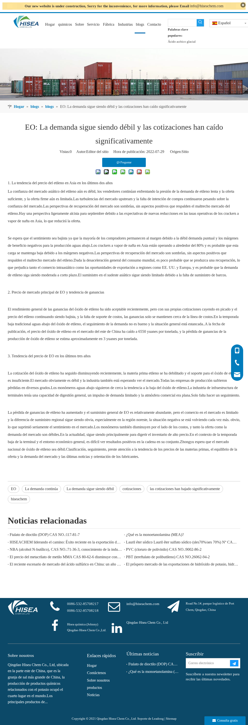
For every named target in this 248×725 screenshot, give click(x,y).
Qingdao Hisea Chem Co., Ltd (147, 622)
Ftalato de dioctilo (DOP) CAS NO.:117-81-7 (45, 535)
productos (94, 687)
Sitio (185, 152)
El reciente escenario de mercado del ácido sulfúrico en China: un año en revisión (66, 564)
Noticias (93, 695)
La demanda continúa (41, 489)
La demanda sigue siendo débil (90, 489)
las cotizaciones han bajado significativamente (185, 489)
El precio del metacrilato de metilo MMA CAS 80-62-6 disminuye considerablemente (66, 557)
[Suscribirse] (234, 663)
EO (13, 489)
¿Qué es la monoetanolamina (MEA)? (155, 535)
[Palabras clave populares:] (200, 22)
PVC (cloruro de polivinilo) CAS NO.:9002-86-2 (164, 549)
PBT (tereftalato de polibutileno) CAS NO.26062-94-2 (168, 557)
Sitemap (171, 718)
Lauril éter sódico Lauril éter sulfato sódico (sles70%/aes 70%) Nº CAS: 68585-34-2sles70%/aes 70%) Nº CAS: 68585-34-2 (182, 542)
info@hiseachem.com (206, 6)
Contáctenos (96, 673)
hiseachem (19, 499)
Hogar (92, 665)
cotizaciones (132, 489)
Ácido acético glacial (182, 41)
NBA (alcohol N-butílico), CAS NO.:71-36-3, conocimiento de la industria (66, 549)
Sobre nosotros (98, 680)
